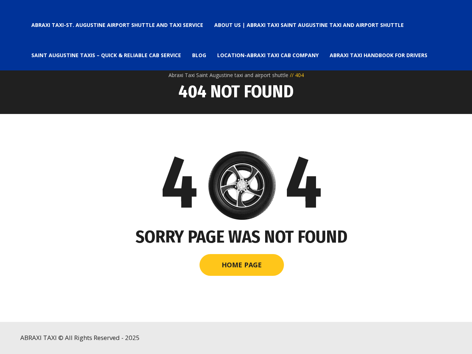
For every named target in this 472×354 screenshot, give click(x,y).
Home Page (242, 264)
